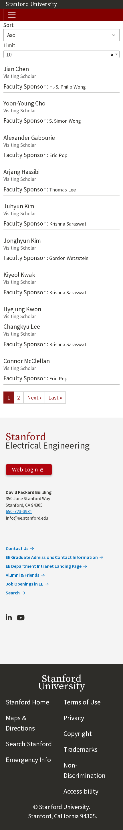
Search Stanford (29, 743)
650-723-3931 (19, 511)
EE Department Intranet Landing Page (44, 566)
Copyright (78, 733)
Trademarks (81, 749)
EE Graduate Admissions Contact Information (52, 557)
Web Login (25, 469)
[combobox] (61, 54)
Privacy (74, 717)
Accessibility (81, 791)
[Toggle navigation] (11, 15)
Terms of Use (82, 702)
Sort (8, 24)
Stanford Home (27, 702)
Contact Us (17, 548)
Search (13, 593)
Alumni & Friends (22, 575)
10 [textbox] (9, 54)
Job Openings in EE (24, 584)
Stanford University (31, 4)
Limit (9, 45)
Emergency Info (28, 759)
